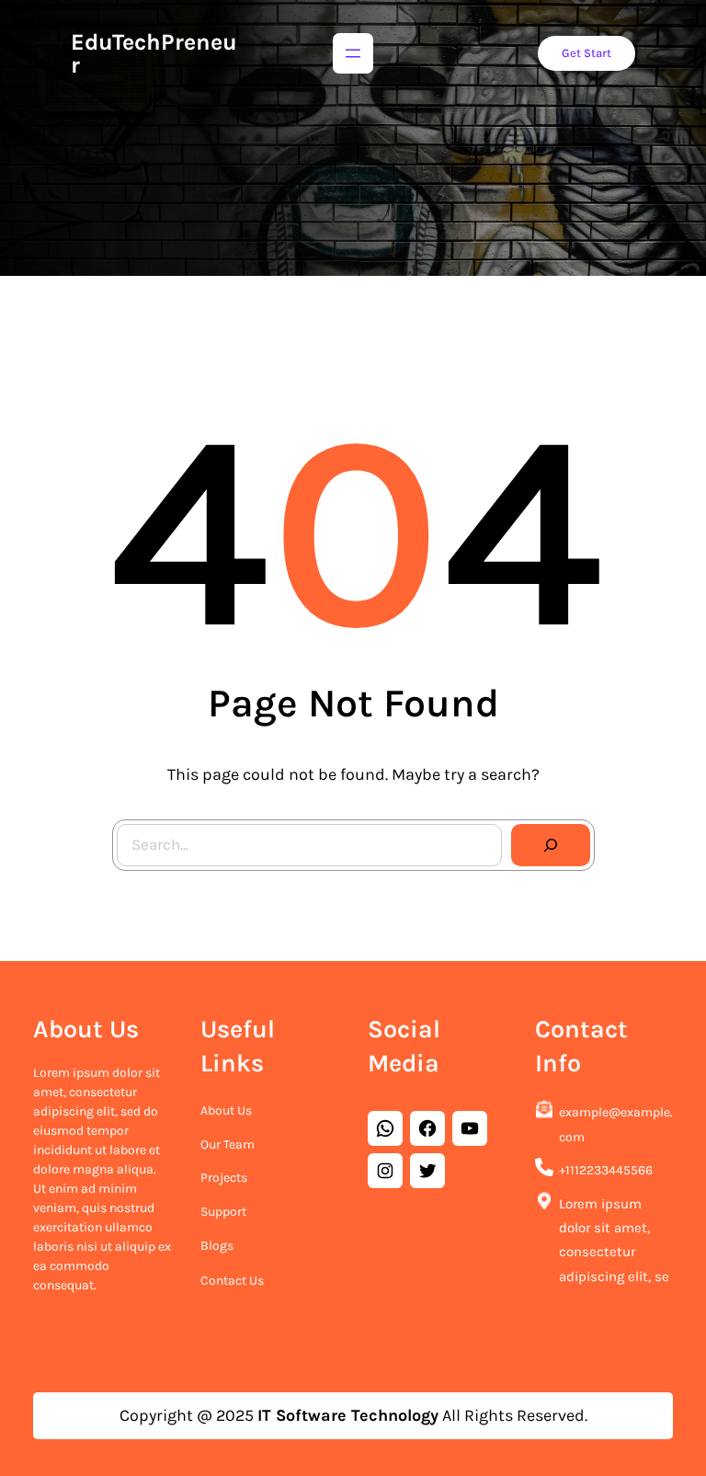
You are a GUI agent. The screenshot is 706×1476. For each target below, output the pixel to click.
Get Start (586, 53)
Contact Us (232, 1280)
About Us (226, 1110)
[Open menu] (353, 53)
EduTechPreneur (154, 53)
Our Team (227, 1144)
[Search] (550, 845)
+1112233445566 (606, 1170)
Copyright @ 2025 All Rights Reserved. (353, 1415)
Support (223, 1211)
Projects (223, 1177)
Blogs (216, 1245)
